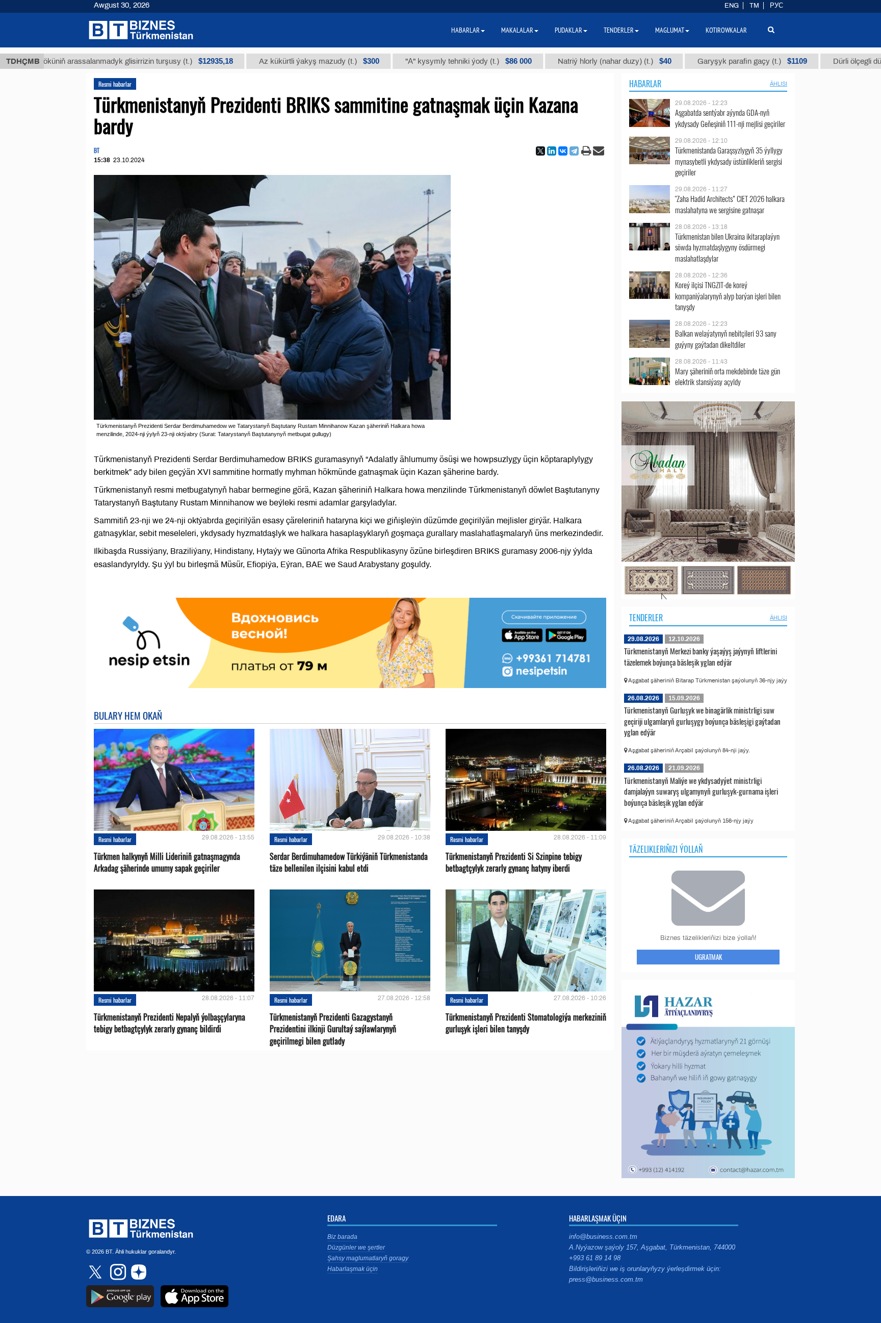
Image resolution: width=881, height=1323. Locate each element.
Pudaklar (568, 30)
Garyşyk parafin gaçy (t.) (679, 61)
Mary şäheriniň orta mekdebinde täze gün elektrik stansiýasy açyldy (727, 377)
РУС (776, 5)
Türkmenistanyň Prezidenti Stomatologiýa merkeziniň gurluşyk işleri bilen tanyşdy (526, 1023)
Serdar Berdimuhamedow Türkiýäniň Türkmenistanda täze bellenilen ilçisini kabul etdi (349, 862)
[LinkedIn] (551, 151)
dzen (137, 1272)
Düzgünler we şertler (356, 1247)
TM (754, 5)
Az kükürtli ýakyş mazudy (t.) (246, 61)
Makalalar (517, 30)
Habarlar (645, 84)
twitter (96, 1272)
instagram (117, 1272)
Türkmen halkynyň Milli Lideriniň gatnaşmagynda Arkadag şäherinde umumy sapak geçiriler (167, 862)
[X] (540, 151)
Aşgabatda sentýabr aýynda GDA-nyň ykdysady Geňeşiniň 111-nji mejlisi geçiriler (730, 118)
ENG (731, 5)
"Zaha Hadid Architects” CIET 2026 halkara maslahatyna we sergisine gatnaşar (730, 204)
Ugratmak (708, 957)
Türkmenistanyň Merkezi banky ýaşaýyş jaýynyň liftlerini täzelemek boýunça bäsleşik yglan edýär (700, 656)
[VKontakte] (562, 151)
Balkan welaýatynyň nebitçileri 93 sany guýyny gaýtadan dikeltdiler (725, 339)
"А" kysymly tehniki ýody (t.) (395, 61)
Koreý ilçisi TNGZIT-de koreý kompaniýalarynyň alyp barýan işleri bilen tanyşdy (728, 296)
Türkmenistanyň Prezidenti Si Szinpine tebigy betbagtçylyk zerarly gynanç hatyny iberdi (514, 862)
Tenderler (646, 618)
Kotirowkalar (726, 30)
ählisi (778, 84)
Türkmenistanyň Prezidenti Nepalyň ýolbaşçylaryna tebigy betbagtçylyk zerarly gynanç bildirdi (169, 1023)
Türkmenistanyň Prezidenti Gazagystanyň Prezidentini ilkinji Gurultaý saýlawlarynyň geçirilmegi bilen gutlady (333, 1029)
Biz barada (342, 1236)
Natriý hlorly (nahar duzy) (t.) (542, 61)
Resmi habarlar (115, 84)
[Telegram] (574, 151)
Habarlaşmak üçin (352, 1269)
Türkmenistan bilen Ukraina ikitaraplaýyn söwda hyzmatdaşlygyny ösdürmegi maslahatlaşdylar (727, 247)
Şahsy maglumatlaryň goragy (367, 1258)
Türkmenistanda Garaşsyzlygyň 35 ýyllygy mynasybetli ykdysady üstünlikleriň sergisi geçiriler (729, 161)
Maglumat (669, 30)
